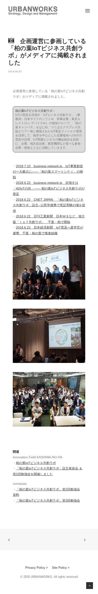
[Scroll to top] (89, 585)
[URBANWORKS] (32, 10)
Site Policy (59, 567)
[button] (87, 10)
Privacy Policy (35, 567)
